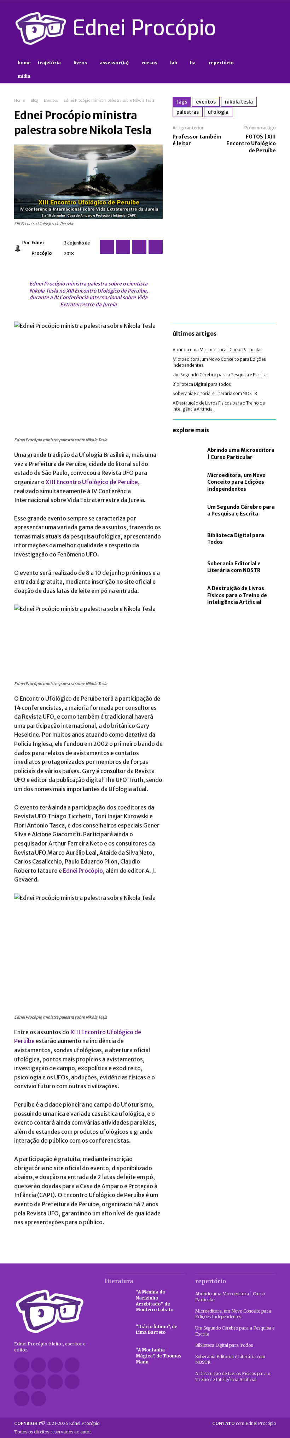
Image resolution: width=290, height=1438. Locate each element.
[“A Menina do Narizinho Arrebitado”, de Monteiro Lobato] (117, 1299)
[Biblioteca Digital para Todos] (188, 538)
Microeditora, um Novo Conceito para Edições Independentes (236, 482)
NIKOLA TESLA (239, 102)
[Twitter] (258, 28)
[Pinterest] (139, 247)
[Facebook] (221, 28)
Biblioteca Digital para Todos (202, 384)
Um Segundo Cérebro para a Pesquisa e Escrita (220, 374)
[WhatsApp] (156, 247)
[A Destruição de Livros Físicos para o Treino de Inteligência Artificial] (188, 595)
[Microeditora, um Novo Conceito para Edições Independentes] (188, 482)
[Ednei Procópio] (18, 248)
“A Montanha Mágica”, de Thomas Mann (158, 1356)
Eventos (51, 100)
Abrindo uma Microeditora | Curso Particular (217, 349)
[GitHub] (38, 1365)
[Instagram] (233, 28)
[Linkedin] (72, 1365)
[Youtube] (271, 28)
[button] (269, 70)
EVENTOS (206, 102)
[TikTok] (246, 28)
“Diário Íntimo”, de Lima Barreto (156, 1329)
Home (19, 100)
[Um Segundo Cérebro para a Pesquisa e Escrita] (188, 510)
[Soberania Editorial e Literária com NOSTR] (188, 567)
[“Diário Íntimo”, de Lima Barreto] (117, 1329)
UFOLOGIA (218, 112)
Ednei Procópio (41, 248)
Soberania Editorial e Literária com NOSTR (215, 393)
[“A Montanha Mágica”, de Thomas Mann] (117, 1356)
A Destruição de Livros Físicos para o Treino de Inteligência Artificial (237, 595)
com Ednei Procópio (244, 1423)
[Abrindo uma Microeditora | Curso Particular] (188, 454)
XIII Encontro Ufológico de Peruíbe (92, 481)
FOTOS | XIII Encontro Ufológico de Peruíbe (251, 144)
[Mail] (21, 1382)
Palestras (187, 112)
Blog (34, 100)
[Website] (72, 1382)
